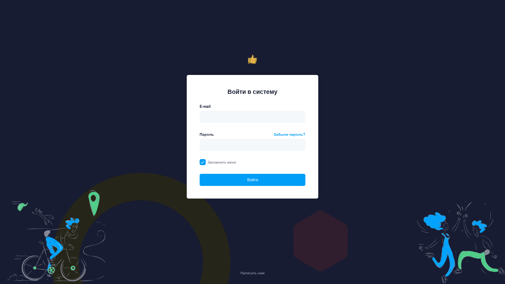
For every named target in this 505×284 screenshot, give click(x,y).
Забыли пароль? (289, 134)
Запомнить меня (222, 162)
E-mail (205, 106)
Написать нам (252, 272)
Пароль (207, 134)
